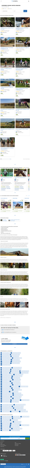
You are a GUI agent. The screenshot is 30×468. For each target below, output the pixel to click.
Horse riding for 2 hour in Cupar (22, 129)
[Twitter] (28, 464)
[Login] (28, 1)
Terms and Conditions (3, 445)
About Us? (1, 442)
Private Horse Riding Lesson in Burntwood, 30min (21, 69)
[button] (28, 195)
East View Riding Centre (4, 198)
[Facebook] (26, 464)
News (15, 442)
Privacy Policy (16, 445)
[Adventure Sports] (14, 1)
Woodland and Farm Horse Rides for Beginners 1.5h (7, 48)
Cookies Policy (2, 446)
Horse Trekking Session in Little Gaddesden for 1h (22, 89)
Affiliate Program (2, 444)
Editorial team (16, 444)
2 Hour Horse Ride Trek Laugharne (22, 47)
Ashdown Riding (15, 198)
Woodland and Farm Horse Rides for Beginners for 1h (22, 28)
